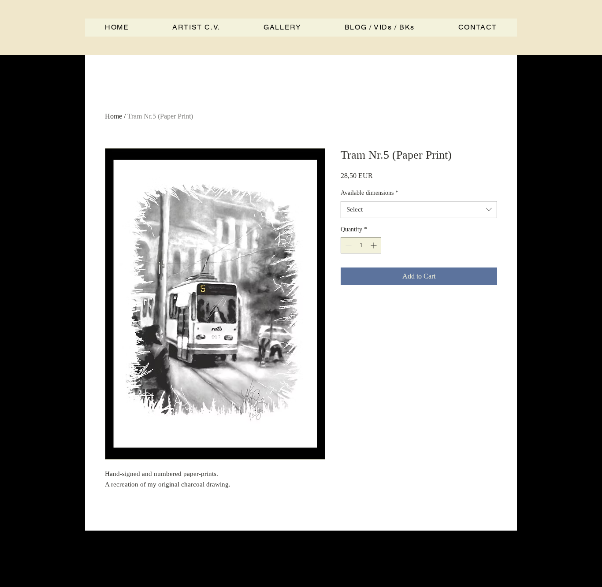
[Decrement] (347, 245)
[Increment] (374, 245)
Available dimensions (369, 192)
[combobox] (419, 209)
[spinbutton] (361, 245)
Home (113, 116)
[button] (380, 28)
